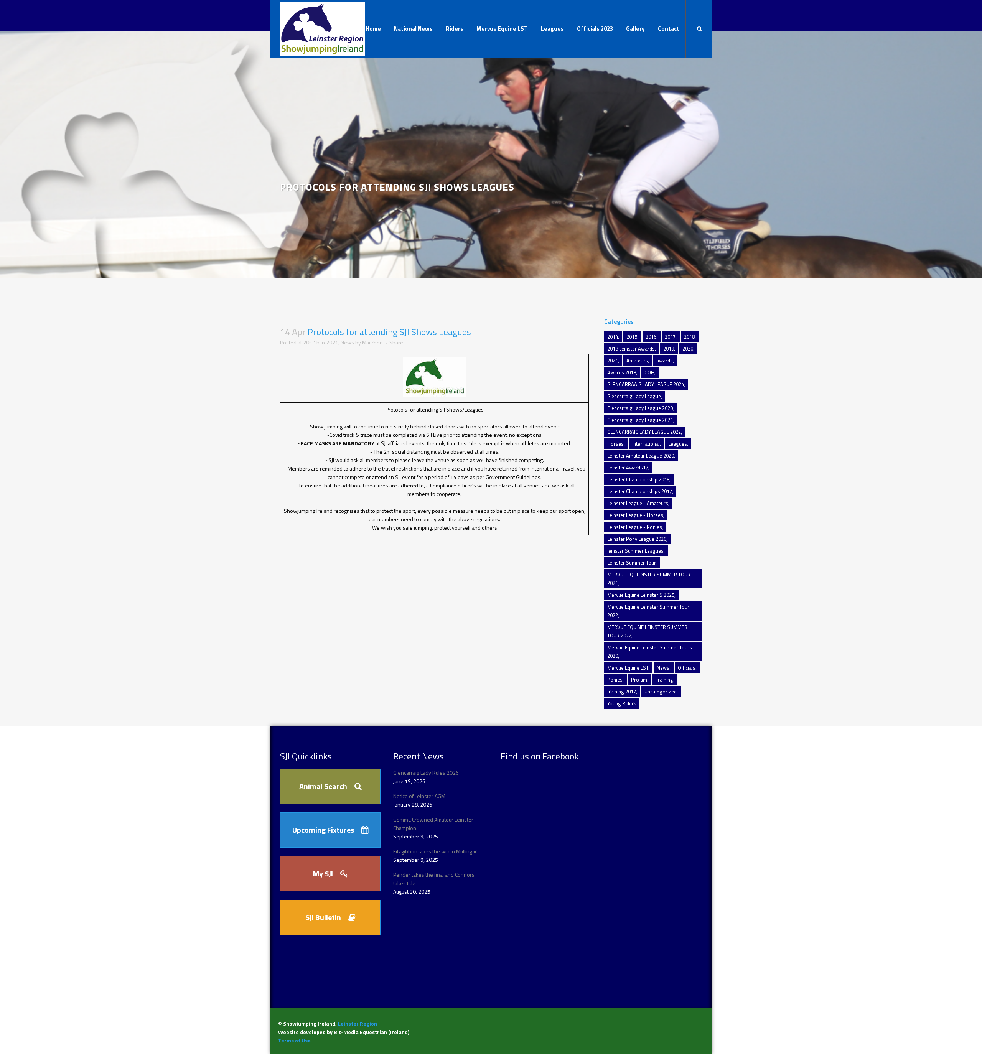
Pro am (639, 679)
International (646, 444)
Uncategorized (660, 691)
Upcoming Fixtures (323, 830)
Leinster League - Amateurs (637, 503)
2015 (631, 337)
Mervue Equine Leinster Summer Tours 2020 (649, 652)
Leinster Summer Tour (631, 563)
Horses (615, 444)
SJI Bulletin (323, 917)
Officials (686, 668)
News (347, 342)
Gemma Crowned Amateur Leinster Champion (433, 823)
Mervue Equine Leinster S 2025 (640, 595)
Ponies (615, 679)
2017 (670, 337)
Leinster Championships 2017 (639, 491)
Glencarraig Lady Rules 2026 (426, 773)
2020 (687, 348)
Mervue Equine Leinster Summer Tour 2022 (648, 611)
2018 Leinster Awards (631, 348)
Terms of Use (294, 1040)
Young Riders (621, 703)
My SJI (323, 873)
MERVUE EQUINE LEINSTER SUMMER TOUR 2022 (647, 631)
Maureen (372, 342)
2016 (651, 337)
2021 (332, 342)
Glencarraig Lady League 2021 (640, 420)
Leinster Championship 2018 (638, 479)
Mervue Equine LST (627, 668)
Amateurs (637, 360)
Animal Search (323, 786)
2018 (689, 337)
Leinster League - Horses (635, 515)
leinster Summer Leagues (635, 551)
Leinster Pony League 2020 (636, 539)
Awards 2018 (621, 372)
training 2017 (621, 691)
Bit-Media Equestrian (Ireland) (371, 1032)
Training (664, 679)
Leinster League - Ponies (634, 527)
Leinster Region (357, 1023)
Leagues (677, 444)
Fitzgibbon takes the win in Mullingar (435, 851)
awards (664, 360)
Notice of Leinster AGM (419, 796)
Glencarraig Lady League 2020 (640, 408)
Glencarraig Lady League (634, 396)
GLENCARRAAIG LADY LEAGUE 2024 (645, 384)
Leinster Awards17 (627, 467)
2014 (612, 337)
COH (649, 372)
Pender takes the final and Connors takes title (434, 879)
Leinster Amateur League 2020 (640, 455)
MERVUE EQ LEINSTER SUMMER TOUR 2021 (648, 579)
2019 (668, 348)
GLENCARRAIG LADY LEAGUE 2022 (644, 432)
